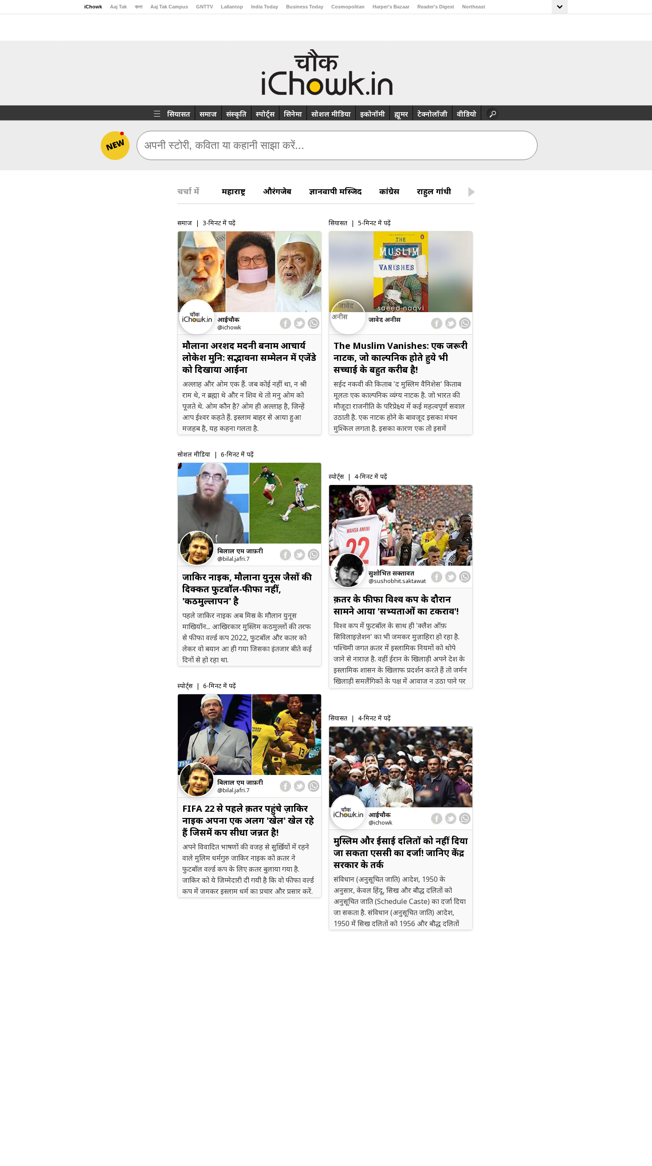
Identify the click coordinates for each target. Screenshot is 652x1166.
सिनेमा (293, 114)
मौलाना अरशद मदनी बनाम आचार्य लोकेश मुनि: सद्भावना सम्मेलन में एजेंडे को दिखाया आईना (249, 358)
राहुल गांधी (434, 191)
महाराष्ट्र (233, 191)
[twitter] (299, 323)
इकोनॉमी (372, 114)
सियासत (178, 114)
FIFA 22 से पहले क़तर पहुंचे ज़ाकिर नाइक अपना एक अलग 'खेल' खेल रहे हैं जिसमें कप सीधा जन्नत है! (248, 820)
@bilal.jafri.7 (233, 559)
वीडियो (466, 114)
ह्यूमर (401, 114)
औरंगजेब (277, 191)
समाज (208, 114)
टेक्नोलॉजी (432, 114)
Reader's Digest (435, 6)
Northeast (473, 6)
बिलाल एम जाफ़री (240, 551)
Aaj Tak (118, 6)
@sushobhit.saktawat (397, 581)
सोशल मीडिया (331, 114)
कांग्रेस (389, 191)
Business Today (304, 6)
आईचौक (228, 319)
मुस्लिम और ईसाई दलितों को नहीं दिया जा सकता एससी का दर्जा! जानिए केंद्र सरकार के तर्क (401, 853)
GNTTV (204, 6)
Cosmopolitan (348, 6)
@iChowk (229, 327)
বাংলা (138, 6)
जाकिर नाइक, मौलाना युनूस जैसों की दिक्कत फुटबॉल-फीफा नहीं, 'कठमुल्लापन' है (247, 589)
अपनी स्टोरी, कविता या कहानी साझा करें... (224, 145)
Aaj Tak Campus (169, 6)
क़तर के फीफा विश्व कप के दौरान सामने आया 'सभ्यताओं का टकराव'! (396, 605)
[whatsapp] (313, 323)
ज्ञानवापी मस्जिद (335, 191)
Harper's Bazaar (391, 6)
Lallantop (232, 6)
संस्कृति (236, 114)
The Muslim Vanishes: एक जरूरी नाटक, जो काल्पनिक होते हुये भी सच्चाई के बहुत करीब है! (400, 358)
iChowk (93, 6)
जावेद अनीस (385, 319)
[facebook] (286, 323)
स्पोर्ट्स (265, 114)
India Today (264, 6)
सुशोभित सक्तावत (391, 573)
